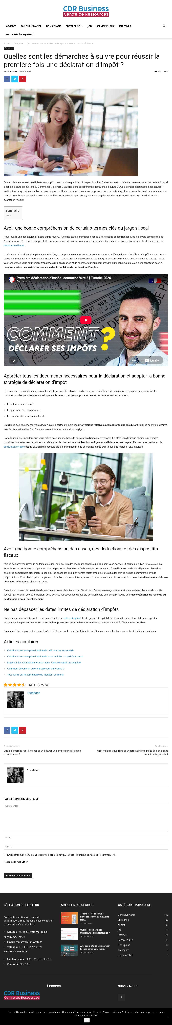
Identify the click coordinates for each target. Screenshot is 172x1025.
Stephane (12, 71)
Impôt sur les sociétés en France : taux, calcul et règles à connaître (44, 662)
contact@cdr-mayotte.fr (20, 34)
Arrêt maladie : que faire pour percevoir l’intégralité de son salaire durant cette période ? (132, 752)
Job (90, 26)
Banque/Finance (30, 26)
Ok (86, 1020)
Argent (11, 26)
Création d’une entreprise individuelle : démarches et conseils (40, 650)
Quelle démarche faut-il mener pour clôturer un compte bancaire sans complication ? (42, 752)
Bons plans (53, 26)
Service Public (105, 26)
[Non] (167, 1016)
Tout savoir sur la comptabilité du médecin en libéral (35, 674)
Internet (125, 26)
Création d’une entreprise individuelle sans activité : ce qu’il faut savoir (45, 656)
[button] (164, 26)
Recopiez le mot (16, 861)
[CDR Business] (86, 11)
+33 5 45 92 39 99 (32, 947)
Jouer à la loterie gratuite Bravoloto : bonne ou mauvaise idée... (94, 917)
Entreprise (73, 26)
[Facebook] (121, 997)
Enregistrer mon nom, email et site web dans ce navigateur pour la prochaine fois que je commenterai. (61, 854)
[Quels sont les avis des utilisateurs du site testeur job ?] (69, 934)
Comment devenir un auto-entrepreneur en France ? (35, 668)
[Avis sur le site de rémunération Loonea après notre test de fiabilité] (69, 950)
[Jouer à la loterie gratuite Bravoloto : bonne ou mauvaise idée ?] (69, 918)
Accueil (7, 43)
